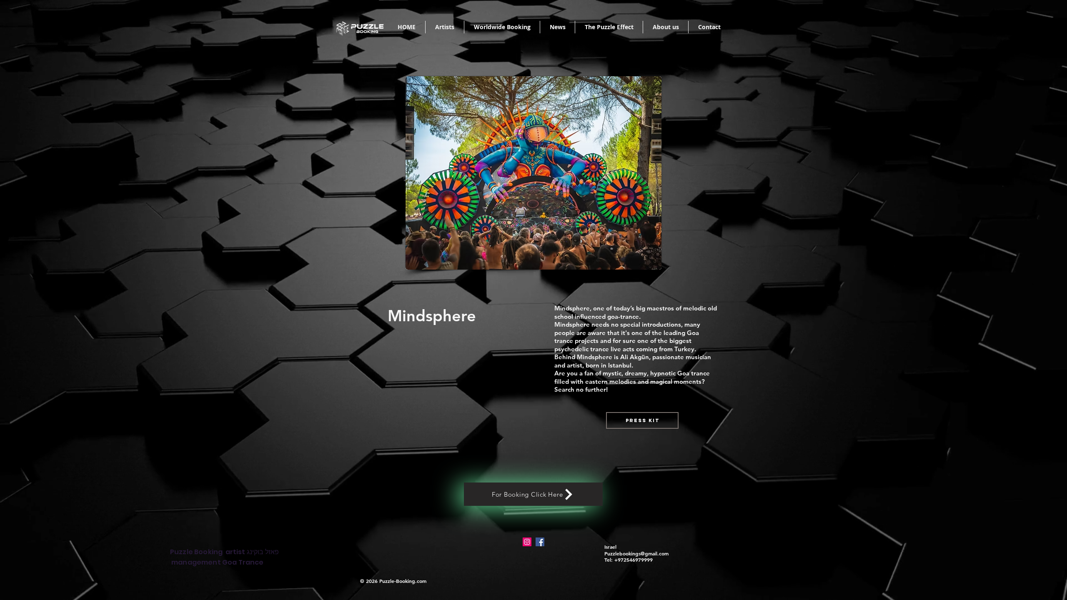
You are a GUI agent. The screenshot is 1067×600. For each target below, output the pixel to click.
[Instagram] (527, 542)
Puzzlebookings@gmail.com (636, 553)
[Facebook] (540, 542)
